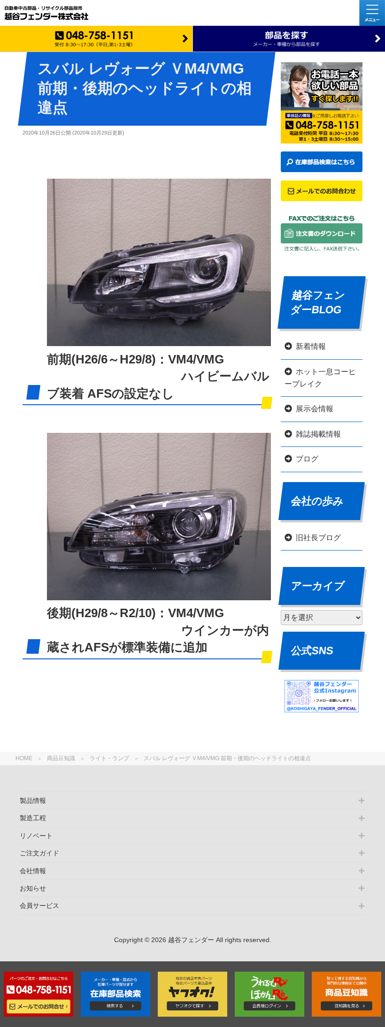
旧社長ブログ (318, 538)
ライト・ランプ (109, 758)
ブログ (307, 459)
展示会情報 (314, 409)
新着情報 (311, 346)
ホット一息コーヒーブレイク (320, 378)
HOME (23, 758)
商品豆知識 (61, 758)
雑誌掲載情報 (318, 434)
